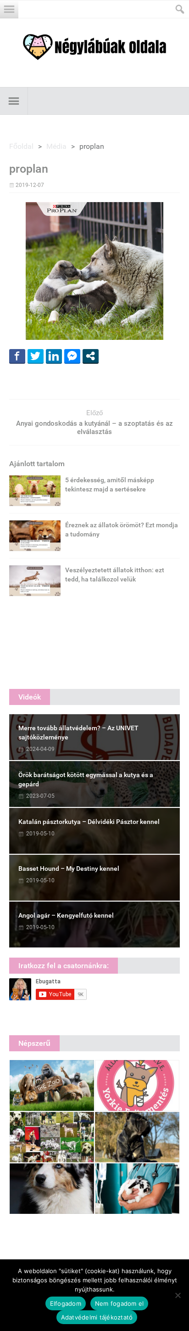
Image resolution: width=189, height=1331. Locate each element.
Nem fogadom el (119, 1303)
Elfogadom (65, 1303)
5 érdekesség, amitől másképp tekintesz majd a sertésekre (109, 484)
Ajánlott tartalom (37, 463)
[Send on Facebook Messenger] (72, 356)
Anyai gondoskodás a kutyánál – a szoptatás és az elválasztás (94, 427)
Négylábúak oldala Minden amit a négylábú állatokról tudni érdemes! (94, 47)
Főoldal (21, 146)
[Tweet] (36, 356)
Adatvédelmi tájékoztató (97, 1317)
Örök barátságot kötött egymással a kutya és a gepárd (85, 779)
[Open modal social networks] (91, 356)
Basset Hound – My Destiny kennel (68, 868)
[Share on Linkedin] (54, 356)
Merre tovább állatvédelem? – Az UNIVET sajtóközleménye (78, 732)
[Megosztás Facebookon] (17, 356)
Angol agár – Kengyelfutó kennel (66, 915)
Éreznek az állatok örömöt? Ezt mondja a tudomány (121, 529)
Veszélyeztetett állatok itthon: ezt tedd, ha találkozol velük (114, 574)
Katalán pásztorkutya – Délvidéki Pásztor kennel (89, 821)
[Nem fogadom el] (177, 1295)
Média (56, 146)
